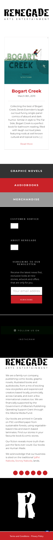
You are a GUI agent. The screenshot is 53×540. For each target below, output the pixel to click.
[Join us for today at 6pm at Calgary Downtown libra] (6, 320)
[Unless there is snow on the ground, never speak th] (33, 320)
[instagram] (21, 473)
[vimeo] (45, 473)
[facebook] (15, 473)
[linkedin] (39, 473)
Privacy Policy (37, 536)
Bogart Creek (26, 91)
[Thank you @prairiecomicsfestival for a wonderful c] (46, 320)
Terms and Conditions (19, 536)
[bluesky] (27, 473)
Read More (26, 144)
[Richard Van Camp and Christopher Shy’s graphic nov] (20, 320)
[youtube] (33, 473)
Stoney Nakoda (23, 460)
